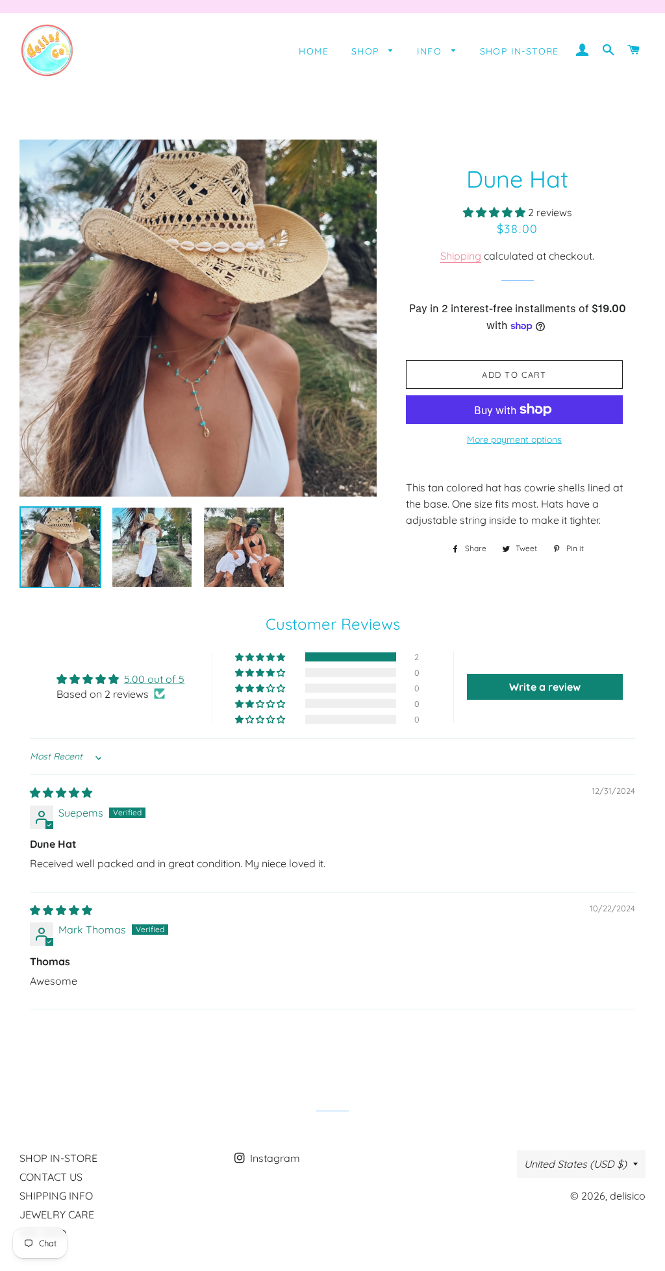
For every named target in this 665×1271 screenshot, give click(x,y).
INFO (431, 51)
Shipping (460, 255)
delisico (628, 1195)
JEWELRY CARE (56, 1214)
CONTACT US (50, 1176)
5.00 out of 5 (154, 679)
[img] (61, 792)
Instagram (273, 1158)
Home (314, 51)
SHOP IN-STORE (519, 51)
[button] (495, 212)
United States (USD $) (575, 1163)
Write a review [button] (545, 686)
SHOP (367, 51)
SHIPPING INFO (56, 1195)
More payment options (514, 439)
